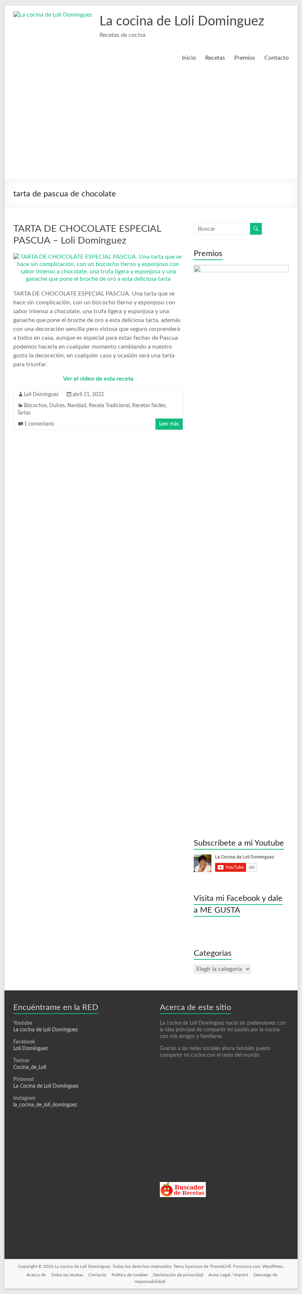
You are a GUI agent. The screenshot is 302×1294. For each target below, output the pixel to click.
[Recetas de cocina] (183, 1185)
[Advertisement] (151, 124)
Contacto (276, 58)
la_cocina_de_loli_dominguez (45, 1105)
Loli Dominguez (41, 394)
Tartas (24, 413)
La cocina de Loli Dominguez (181, 21)
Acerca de (36, 1275)
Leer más (169, 424)
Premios (244, 58)
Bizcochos (35, 405)
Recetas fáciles (148, 405)
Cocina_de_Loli (29, 1067)
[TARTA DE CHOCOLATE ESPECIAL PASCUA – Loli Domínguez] (98, 257)
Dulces (57, 405)
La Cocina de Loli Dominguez (45, 1086)
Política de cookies (130, 1275)
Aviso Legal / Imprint (228, 1275)
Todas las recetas (67, 1275)
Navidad (76, 405)
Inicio (189, 58)
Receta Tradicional (109, 405)
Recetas (215, 58)
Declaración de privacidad (178, 1275)
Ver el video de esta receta (98, 379)
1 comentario (39, 424)
